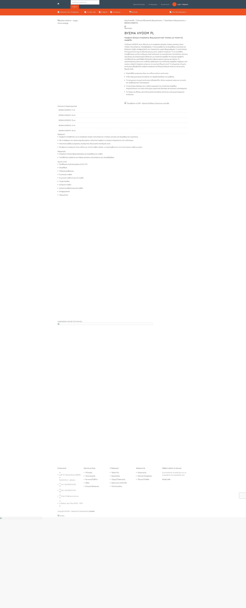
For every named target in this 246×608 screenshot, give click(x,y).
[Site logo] (62, 4)
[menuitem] (133, 12)
